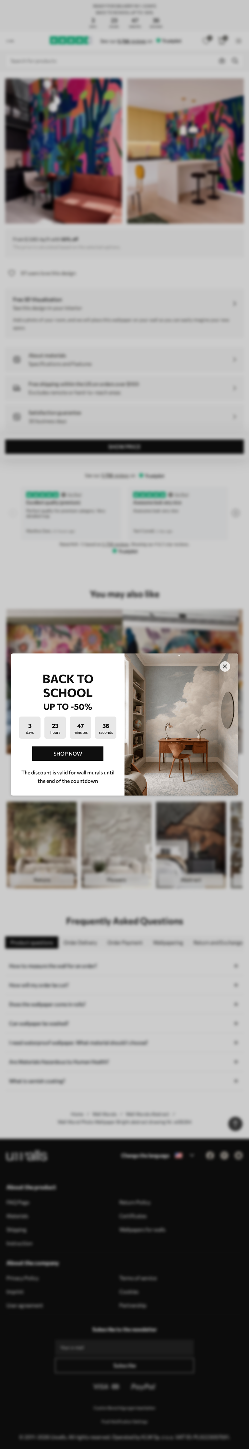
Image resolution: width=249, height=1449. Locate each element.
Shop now (67, 753)
